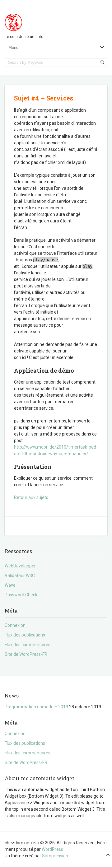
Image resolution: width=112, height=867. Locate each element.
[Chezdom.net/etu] (15, 21)
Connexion (15, 625)
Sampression (55, 855)
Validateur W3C (20, 575)
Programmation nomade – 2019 (36, 706)
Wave (10, 585)
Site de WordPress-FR (26, 654)
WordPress (52, 849)
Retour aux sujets (31, 497)
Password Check (21, 594)
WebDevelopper (20, 565)
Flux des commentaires (27, 644)
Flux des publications (25, 634)
